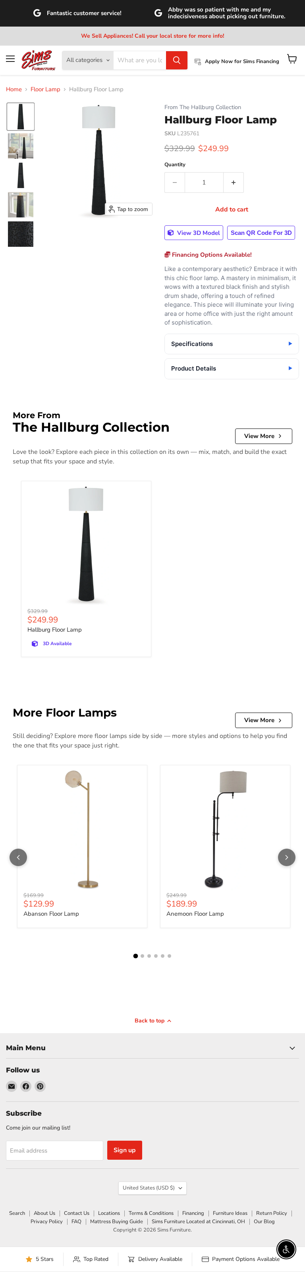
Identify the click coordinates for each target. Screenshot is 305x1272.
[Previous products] (18, 857)
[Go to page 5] (162, 956)
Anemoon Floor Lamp (195, 914)
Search (17, 1213)
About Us (44, 1213)
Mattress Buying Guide (116, 1221)
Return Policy (271, 1213)
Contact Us (76, 1213)
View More (259, 436)
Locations (109, 1213)
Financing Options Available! (211, 255)
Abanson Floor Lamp (51, 914)
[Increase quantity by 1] (234, 182)
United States (149, 1187)
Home (14, 89)
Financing (193, 1213)
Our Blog (264, 1221)
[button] (20, 116)
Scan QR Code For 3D (261, 232)
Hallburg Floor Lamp (54, 630)
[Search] (176, 60)
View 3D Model (198, 233)
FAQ (76, 1221)
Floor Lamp (45, 89)
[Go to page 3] (149, 956)
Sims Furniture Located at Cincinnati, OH (198, 1221)
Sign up (125, 1150)
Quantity (174, 165)
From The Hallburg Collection (202, 107)
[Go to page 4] (156, 956)
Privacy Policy (47, 1221)
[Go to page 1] (135, 955)
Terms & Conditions (151, 1213)
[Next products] (286, 857)
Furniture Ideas (230, 1213)
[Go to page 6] (169, 956)
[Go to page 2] (142, 956)
